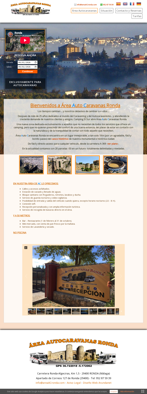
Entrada (10, 62)
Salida (9, 67)
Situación (106, 10)
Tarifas (137, 16)
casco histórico (60, 138)
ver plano (113, 143)
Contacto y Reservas (128, 10)
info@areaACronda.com (87, 4)
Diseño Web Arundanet (97, 382)
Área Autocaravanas (84, 10)
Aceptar (114, 391)
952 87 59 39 (108, 4)
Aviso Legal (74, 382)
